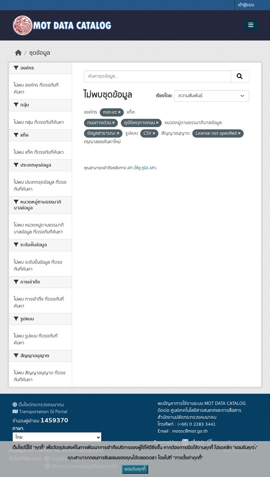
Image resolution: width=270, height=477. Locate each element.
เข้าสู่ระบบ (246, 5)
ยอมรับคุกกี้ (135, 469)
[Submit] (240, 76)
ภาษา (18, 428)
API (130, 168)
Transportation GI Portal (42, 412)
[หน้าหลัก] (18, 53)
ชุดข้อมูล (39, 53)
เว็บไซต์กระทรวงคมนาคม (40, 405)
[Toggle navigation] (250, 25)
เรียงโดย (164, 96)
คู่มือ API (148, 168)
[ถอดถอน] (119, 112)
